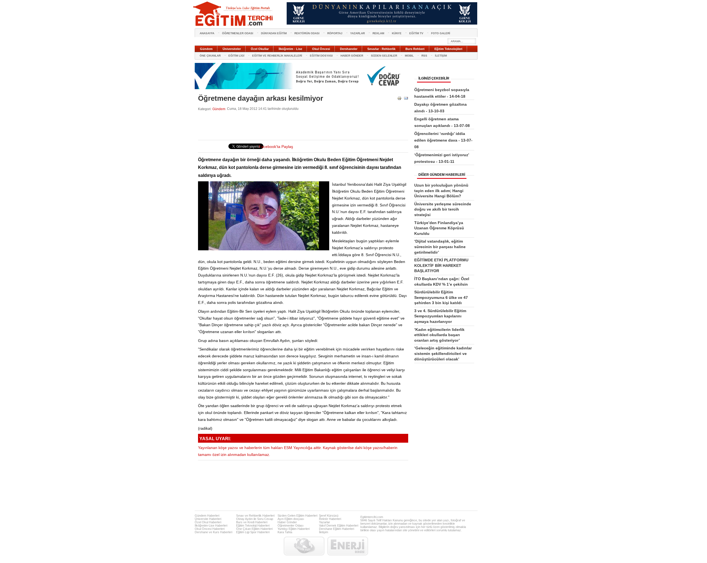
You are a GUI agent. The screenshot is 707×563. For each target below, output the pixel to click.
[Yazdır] (399, 99)
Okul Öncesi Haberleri (210, 528)
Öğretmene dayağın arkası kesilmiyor (260, 98)
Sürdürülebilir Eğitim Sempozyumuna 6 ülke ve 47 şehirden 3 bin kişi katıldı (441, 297)
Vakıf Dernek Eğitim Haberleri (338, 525)
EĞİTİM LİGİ (236, 55)
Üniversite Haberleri (208, 518)
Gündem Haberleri (207, 515)
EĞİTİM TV (416, 33)
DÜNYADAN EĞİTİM (274, 33)
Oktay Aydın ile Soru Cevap (254, 518)
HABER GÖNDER (352, 55)
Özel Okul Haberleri (208, 522)
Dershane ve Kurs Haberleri (213, 532)
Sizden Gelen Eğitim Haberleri (297, 515)
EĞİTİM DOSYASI (321, 55)
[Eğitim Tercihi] (233, 13)
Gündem (218, 109)
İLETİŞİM (441, 55)
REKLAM (378, 33)
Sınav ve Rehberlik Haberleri (255, 515)
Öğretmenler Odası (291, 525)
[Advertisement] (298, 125)
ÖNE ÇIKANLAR (210, 55)
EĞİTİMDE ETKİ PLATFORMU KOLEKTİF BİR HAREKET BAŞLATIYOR (441, 265)
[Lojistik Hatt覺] (304, 546)
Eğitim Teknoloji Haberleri (253, 525)
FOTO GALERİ (440, 33)
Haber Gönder (287, 522)
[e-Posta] (406, 99)
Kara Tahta (285, 532)
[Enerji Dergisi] (347, 546)
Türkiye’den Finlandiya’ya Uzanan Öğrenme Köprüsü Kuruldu (439, 228)
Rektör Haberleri (330, 518)
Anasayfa (207, 33)
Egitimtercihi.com (371, 517)
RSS (424, 55)
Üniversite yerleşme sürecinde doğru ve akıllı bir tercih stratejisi (442, 209)
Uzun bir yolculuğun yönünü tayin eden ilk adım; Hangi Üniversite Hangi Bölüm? (441, 190)
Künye (397, 33)
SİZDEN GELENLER (384, 55)
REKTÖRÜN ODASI (307, 33)
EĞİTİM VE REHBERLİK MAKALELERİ (277, 55)
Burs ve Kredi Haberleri (251, 522)
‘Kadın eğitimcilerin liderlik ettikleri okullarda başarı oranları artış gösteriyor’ (439, 334)
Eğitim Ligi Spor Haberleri (253, 532)
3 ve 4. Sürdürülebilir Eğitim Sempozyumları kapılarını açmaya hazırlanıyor (440, 316)
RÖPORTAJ (334, 33)
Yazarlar (324, 522)
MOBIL (409, 55)
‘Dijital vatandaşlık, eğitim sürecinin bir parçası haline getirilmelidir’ (440, 246)
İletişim (323, 532)
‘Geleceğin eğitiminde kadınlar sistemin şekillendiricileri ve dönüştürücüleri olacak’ (443, 353)
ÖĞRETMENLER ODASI (237, 33)
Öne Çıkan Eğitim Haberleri (254, 528)
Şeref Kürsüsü (328, 515)
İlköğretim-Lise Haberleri (211, 525)
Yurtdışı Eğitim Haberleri (294, 528)
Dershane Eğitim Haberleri (336, 528)
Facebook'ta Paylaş (276, 147)
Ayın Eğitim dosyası (291, 518)
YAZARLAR (357, 33)
